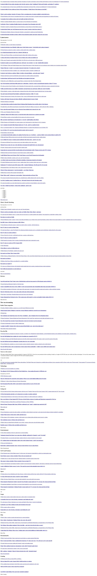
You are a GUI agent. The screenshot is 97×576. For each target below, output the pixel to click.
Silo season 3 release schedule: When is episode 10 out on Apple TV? (16, 461)
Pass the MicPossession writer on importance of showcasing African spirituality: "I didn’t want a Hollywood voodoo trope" (28, 346)
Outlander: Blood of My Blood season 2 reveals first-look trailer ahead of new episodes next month (22, 114)
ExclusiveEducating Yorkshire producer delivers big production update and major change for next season (24, 34)
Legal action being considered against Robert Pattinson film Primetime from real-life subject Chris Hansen (24, 104)
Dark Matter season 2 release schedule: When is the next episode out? (16, 455)
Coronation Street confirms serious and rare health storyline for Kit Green (17, 19)
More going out (4, 407)
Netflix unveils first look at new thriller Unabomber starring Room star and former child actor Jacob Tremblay (25, 88)
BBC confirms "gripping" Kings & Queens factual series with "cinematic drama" (19, 551)
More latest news (4, 199)
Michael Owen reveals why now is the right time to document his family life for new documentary (22, 144)
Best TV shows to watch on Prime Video (9, 227)
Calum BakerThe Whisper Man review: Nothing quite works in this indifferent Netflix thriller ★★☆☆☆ (24, 530)
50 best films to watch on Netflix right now (10, 248)
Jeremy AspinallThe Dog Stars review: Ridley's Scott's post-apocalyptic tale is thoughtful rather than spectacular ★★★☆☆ (28, 286)
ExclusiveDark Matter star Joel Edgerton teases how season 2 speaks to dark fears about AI (21, 29)
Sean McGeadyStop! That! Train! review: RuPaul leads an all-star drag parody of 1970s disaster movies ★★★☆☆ (26, 281)
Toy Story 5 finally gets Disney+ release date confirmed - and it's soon (16, 185)
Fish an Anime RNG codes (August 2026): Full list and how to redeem (16, 561)
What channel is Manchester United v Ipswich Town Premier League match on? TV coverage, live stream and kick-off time (28, 481)
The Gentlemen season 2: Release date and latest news (13, 419)
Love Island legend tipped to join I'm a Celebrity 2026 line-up (14, 52)
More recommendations (5, 273)
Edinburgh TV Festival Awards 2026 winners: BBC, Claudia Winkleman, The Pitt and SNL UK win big (24, 164)
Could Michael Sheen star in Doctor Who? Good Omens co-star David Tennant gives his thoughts (22, 155)
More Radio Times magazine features (8, 328)
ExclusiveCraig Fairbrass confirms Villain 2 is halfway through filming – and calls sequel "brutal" (22, 73)
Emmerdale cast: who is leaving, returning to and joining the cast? (15, 509)
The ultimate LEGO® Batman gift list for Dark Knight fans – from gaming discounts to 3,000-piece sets (23, 371)
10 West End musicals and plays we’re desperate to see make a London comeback (19, 394)
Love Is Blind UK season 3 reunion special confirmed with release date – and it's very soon (21, 139)
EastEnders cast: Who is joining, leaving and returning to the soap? (16, 504)
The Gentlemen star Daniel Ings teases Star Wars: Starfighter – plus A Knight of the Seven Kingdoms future (25, 315)
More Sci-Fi (3, 468)
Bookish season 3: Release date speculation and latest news (14, 425)
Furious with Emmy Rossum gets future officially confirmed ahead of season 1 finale (19, 99)
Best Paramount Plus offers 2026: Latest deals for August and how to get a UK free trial (20, 383)
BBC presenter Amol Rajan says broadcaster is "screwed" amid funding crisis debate (20, 119)
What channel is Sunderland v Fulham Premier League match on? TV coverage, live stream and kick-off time (25, 486)
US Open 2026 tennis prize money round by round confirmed (14, 476)
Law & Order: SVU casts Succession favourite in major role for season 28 (17, 130)
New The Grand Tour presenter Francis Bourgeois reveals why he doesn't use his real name (21, 320)
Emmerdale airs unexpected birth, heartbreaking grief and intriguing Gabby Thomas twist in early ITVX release (26, 150)
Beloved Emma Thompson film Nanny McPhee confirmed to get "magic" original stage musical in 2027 (24, 404)
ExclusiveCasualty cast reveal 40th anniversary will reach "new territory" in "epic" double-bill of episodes (24, 62)
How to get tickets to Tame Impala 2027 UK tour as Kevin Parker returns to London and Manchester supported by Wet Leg (28, 399)
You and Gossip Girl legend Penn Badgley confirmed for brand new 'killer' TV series (19, 93)
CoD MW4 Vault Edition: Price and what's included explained (14, 571)
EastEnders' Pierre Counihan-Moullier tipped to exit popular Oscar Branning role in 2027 (21, 24)
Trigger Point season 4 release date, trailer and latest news (13, 414)
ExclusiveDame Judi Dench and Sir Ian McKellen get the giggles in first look (18, 78)
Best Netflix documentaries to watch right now (11, 268)
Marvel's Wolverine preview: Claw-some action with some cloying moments (17, 291)
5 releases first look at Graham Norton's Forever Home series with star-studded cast (19, 57)
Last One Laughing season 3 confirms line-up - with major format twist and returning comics (21, 180)
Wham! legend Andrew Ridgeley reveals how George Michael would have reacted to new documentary (23, 310)
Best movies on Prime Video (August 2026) (10, 253)
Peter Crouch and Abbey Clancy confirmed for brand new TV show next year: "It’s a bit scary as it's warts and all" (26, 540)
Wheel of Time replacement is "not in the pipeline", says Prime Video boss (17, 170)
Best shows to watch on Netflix (7, 217)
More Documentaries (5, 553)
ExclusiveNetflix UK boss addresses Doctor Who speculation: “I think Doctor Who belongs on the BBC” (24, 9)
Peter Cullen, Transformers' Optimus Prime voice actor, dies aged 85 (16, 520)
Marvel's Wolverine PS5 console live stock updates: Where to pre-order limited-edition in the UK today (23, 378)
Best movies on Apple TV (6, 263)
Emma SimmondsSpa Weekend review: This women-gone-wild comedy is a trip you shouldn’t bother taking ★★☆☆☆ (27, 297)
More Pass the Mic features (6, 349)
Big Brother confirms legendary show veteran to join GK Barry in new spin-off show (19, 445)
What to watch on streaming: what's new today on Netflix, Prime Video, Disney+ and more (21, 212)
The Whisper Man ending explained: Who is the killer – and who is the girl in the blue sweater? (22, 525)
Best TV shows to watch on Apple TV (9, 237)
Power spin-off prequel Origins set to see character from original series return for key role (20, 109)
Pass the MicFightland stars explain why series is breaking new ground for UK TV (19, 336)
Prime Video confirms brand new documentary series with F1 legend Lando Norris (19, 545)
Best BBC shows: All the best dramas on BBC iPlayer (12, 222)
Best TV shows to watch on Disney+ (9, 232)
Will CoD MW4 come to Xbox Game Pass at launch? (12, 566)
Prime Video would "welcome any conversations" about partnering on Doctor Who (19, 175)
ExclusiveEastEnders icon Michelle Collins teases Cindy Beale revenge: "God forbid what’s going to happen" (25, 47)
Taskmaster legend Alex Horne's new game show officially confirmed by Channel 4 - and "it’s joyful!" (23, 435)
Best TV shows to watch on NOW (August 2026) (11, 243)
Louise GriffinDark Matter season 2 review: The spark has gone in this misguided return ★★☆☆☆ (23, 466)
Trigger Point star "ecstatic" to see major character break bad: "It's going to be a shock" (20, 68)
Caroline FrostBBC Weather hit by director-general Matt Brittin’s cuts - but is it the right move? (22, 326)
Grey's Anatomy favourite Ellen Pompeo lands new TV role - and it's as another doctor (20, 124)
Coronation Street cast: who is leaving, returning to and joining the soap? (17, 499)
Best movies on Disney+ (6, 258)
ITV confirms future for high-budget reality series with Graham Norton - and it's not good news (22, 440)
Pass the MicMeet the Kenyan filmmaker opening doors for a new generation (18, 341)
